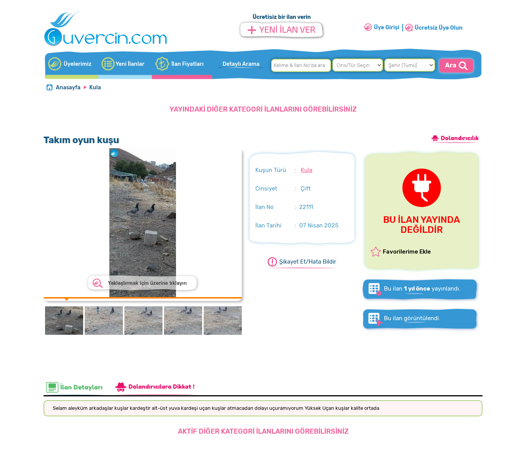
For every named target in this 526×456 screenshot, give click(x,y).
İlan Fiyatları (187, 64)
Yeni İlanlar (130, 64)
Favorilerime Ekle (407, 251)
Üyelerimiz (77, 64)
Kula (95, 87)
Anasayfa (68, 87)
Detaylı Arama (241, 64)
